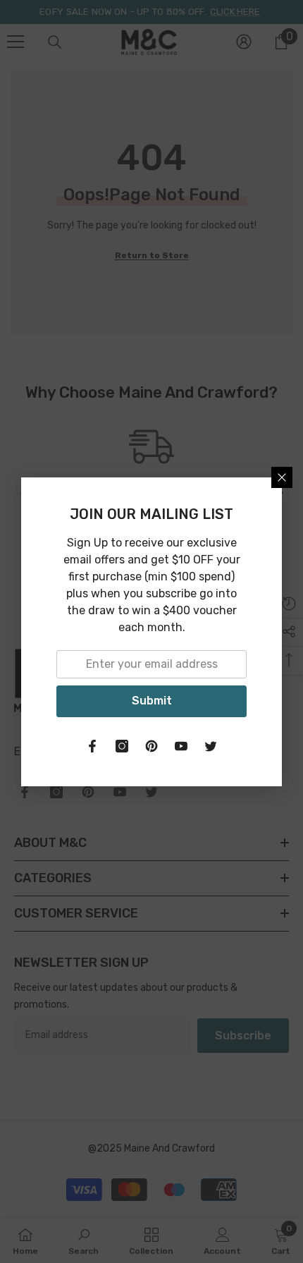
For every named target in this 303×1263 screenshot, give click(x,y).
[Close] (281, 477)
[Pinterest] (151, 746)
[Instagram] (122, 746)
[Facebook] (92, 746)
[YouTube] (181, 746)
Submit (152, 700)
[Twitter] (210, 746)
